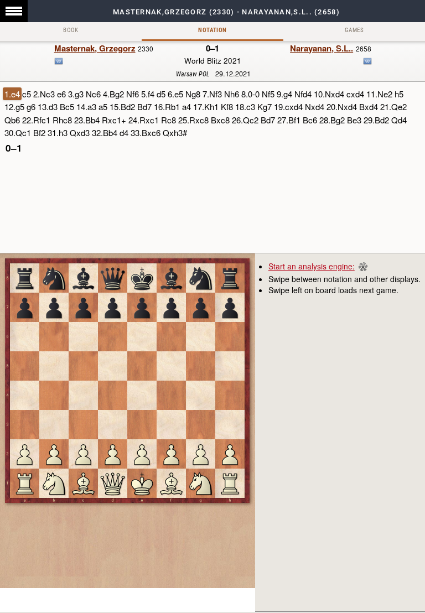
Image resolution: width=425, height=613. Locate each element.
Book (71, 30)
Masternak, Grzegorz (95, 48)
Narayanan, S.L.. (321, 48)
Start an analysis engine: (311, 266)
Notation (212, 30)
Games (354, 30)
